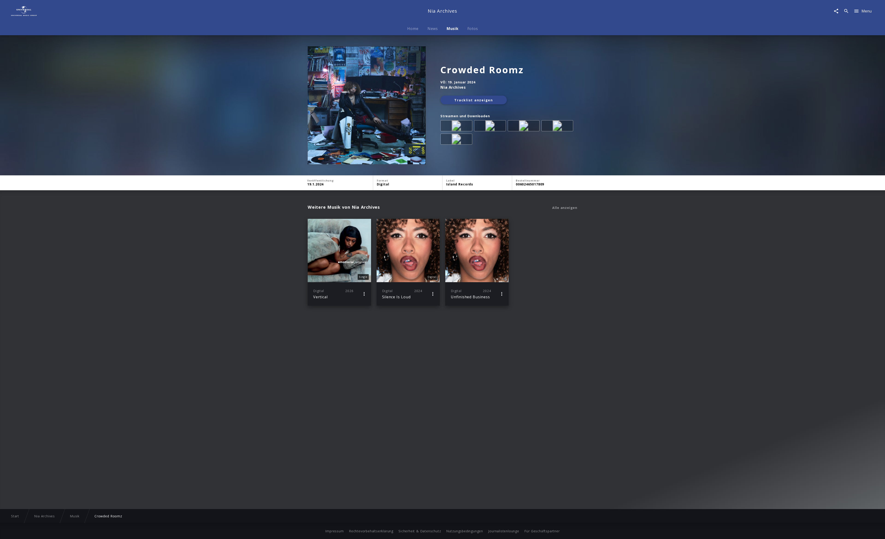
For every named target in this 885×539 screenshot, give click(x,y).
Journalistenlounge (503, 531)
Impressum (334, 531)
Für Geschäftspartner (542, 531)
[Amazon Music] (491, 126)
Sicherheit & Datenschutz (419, 531)
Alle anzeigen (564, 207)
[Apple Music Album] (457, 126)
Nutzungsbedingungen (464, 531)
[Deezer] (558, 126)
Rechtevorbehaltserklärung (371, 531)
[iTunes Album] (457, 140)
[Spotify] (524, 126)
